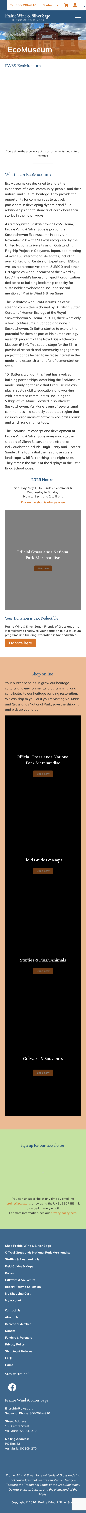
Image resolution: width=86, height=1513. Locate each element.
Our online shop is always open (43, 502)
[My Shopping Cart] (66, 5)
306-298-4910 (40, 1413)
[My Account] (76, 5)
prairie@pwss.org (18, 1203)
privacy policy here (63, 1213)
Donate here (20, 642)
